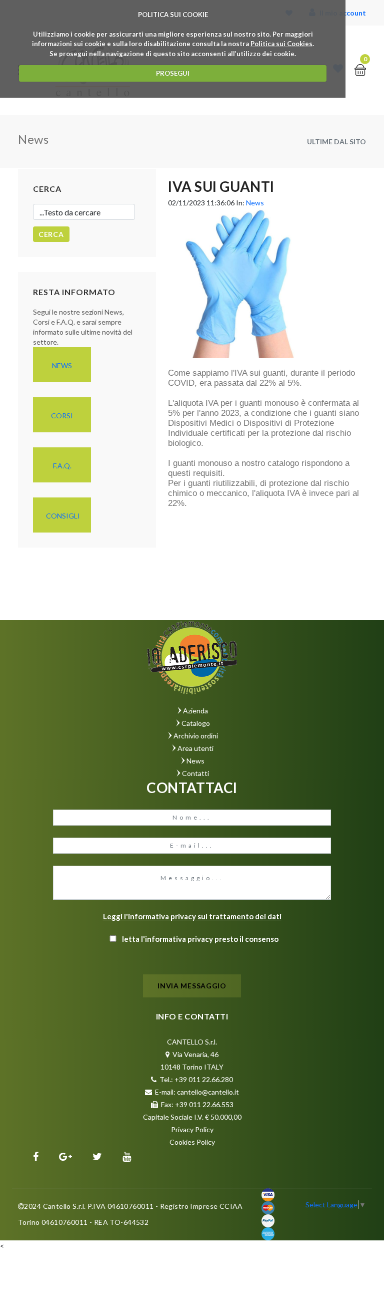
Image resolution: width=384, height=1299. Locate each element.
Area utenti (196, 748)
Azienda (195, 710)
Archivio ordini (196, 735)
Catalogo (196, 723)
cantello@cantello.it (208, 1092)
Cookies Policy (192, 1142)
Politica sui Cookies (281, 44)
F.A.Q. (62, 465)
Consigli (63, 515)
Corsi (62, 415)
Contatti (195, 773)
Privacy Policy (192, 1129)
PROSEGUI (173, 73)
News (62, 365)
